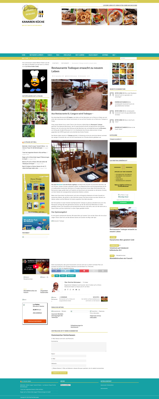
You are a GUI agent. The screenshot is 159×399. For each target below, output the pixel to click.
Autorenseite (104, 388)
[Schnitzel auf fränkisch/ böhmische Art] (123, 245)
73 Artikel (85, 282)
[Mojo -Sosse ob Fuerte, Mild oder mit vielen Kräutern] (130, 65)
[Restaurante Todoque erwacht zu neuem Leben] (123, 217)
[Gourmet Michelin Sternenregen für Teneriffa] (60, 311)
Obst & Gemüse (79, 55)
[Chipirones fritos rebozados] (99, 312)
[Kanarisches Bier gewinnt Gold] (123, 237)
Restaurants (83, 76)
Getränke (105, 55)
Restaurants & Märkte (36, 55)
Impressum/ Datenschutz (107, 385)
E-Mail (53, 358)
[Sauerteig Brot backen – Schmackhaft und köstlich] (130, 82)
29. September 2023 (59, 76)
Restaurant (59, 184)
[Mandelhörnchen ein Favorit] (31, 282)
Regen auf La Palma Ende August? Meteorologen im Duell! (35, 392)
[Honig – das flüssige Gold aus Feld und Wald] (123, 71)
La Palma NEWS (26, 381)
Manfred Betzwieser (72, 76)
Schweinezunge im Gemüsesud (77, 326)
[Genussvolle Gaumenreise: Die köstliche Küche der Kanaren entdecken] (130, 71)
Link (60, 268)
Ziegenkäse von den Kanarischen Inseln (46, 292)
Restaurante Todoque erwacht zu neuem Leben (123, 230)
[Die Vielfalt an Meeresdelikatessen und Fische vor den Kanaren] (115, 71)
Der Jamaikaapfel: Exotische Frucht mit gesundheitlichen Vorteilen (124, 104)
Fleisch (50, 55)
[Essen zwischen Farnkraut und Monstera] (123, 76)
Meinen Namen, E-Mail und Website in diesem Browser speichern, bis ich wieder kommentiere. (78, 368)
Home (23, 55)
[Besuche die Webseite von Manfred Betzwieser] (65, 289)
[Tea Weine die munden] (115, 65)
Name (53, 354)
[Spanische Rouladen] (123, 82)
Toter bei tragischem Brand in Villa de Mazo (34, 152)
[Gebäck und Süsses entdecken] (123, 65)
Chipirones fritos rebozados (95, 317)
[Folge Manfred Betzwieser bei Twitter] (72, 289)
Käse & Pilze (67, 55)
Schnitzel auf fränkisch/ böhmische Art (119, 249)
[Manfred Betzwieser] (112, 104)
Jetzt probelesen (37, 312)
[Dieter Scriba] (112, 95)
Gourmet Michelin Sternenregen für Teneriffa (57, 316)
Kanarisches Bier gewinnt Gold (122, 240)
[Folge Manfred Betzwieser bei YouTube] (75, 289)
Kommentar (54, 341)
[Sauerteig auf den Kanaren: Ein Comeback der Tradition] (130, 76)
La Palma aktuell (30, 142)
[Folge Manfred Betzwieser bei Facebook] (67, 289)
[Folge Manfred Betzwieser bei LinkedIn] (78, 289)
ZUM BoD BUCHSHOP (35, 321)
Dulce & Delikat (93, 55)
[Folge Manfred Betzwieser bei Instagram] (69, 289)
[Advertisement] (79, 41)
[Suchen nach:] (128, 58)
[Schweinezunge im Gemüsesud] (79, 317)
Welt (113, 55)
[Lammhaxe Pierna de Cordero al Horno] (115, 82)
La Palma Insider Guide (32, 66)
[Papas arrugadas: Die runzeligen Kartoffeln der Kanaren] (115, 76)
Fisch (57, 55)
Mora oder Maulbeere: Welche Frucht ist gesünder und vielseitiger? (126, 95)
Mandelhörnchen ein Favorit (30, 292)
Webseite (54, 363)
